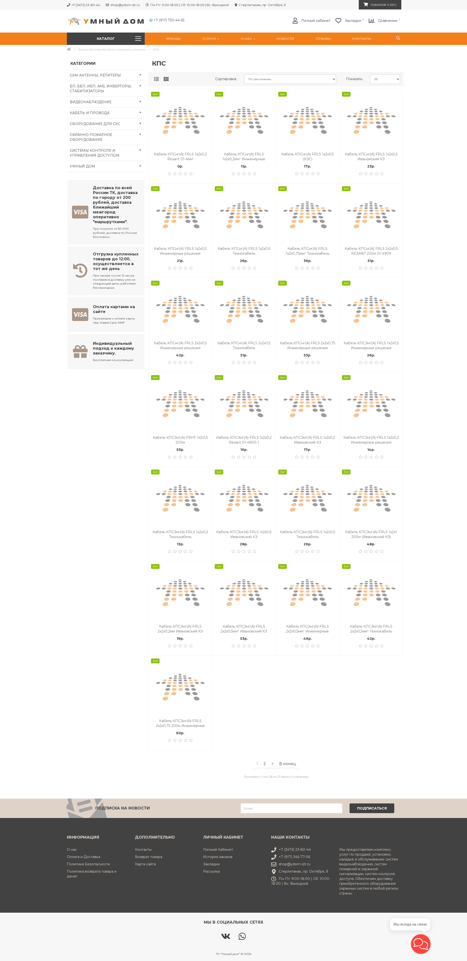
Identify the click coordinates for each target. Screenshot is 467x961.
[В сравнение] (206, 105)
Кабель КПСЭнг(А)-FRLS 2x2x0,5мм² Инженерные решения (307, 629)
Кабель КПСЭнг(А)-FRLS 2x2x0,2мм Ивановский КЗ (180, 628)
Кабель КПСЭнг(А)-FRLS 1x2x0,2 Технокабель (180, 534)
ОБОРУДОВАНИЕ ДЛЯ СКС (95, 124)
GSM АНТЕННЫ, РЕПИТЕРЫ (95, 75)
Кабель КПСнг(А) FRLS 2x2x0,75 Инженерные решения (307, 345)
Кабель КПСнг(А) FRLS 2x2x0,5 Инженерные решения (180, 345)
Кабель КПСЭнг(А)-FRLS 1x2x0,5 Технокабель (307, 534)
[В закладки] (206, 95)
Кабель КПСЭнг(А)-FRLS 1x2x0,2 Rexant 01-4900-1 (244, 440)
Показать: (354, 79)
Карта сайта (145, 864)
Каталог (106, 38)
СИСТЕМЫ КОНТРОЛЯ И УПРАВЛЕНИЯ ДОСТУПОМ (94, 153)
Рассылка (211, 871)
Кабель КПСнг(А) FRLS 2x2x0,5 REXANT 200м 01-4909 (371, 251)
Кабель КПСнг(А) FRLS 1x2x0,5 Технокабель (244, 251)
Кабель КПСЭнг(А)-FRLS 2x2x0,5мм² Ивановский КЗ (244, 628)
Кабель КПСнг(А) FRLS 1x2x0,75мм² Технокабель (307, 251)
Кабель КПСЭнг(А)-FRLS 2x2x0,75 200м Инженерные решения (180, 723)
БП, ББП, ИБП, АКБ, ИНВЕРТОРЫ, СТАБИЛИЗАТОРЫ (101, 88)
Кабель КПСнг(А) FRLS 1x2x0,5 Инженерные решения (180, 251)
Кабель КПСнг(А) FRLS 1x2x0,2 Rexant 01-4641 (180, 156)
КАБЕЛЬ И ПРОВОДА (89, 113)
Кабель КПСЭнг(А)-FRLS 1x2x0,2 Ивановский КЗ (307, 440)
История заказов (218, 857)
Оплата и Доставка (83, 857)
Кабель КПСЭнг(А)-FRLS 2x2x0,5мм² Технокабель (371, 628)
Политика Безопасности (88, 864)
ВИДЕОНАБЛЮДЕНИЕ (90, 102)
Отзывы (323, 39)
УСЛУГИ (209, 39)
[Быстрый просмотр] (206, 115)
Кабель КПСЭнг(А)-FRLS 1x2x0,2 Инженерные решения (371, 440)
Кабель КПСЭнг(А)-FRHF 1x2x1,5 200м (180, 440)
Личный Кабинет (218, 849)
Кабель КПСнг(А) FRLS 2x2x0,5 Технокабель (243, 345)
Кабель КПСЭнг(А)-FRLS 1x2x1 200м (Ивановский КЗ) (371, 534)
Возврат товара (148, 857)
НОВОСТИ (285, 39)
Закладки (211, 864)
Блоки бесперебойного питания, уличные (112, 49)
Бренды (173, 39)
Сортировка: (226, 79)
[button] (421, 944)
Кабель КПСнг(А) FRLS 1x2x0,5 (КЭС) (307, 156)
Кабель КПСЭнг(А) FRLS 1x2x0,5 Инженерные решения (371, 345)
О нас (247, 39)
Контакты (361, 39)
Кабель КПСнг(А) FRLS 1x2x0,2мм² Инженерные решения (244, 156)
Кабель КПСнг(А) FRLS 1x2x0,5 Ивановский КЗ (371, 156)
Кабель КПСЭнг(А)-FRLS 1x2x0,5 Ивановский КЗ (243, 534)
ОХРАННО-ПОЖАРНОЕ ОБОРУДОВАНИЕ (91, 137)
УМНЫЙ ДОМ (82, 166)
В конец (287, 763)
